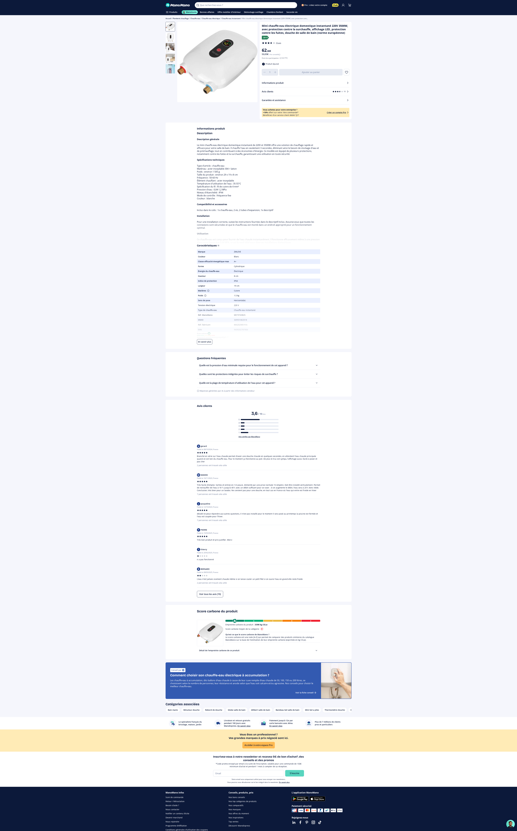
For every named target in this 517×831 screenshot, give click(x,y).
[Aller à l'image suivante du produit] (252, 62)
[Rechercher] (198, 5)
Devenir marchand (174, 817)
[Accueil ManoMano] (178, 5)
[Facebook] (300, 822)
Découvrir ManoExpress (239, 825)
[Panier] (350, 5)
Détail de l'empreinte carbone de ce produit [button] (219, 650)
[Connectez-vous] (343, 5)
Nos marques (235, 809)
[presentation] (316, 650)
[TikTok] (320, 822)
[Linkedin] (294, 822)
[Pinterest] (307, 822)
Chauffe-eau (195, 18)
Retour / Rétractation (175, 801)
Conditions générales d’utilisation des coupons (187, 829)
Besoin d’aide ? (172, 805)
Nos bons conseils (237, 797)
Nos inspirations (236, 817)
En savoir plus (284, 782)
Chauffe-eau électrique (211, 18)
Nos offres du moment (239, 813)
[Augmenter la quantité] (275, 72)
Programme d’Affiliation (176, 825)
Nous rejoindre (172, 821)
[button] (208, 290)
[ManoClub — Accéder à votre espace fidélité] (335, 5)
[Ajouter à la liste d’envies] (346, 72)
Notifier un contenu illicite (177, 813)
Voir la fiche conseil (304, 692)
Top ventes (233, 821)
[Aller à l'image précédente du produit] (182, 62)
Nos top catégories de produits (243, 801)
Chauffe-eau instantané (231, 18)
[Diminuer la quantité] (264, 72)
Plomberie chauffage (181, 18)
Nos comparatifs (236, 805)
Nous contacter (172, 809)
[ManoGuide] (510, 824)
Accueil (168, 18)
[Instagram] (313, 822)
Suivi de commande (174, 797)
